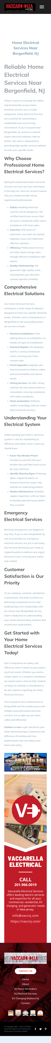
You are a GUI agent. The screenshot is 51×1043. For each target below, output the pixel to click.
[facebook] (35, 1029)
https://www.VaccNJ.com (21, 1029)
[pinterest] (45, 1029)
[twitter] (40, 1029)
